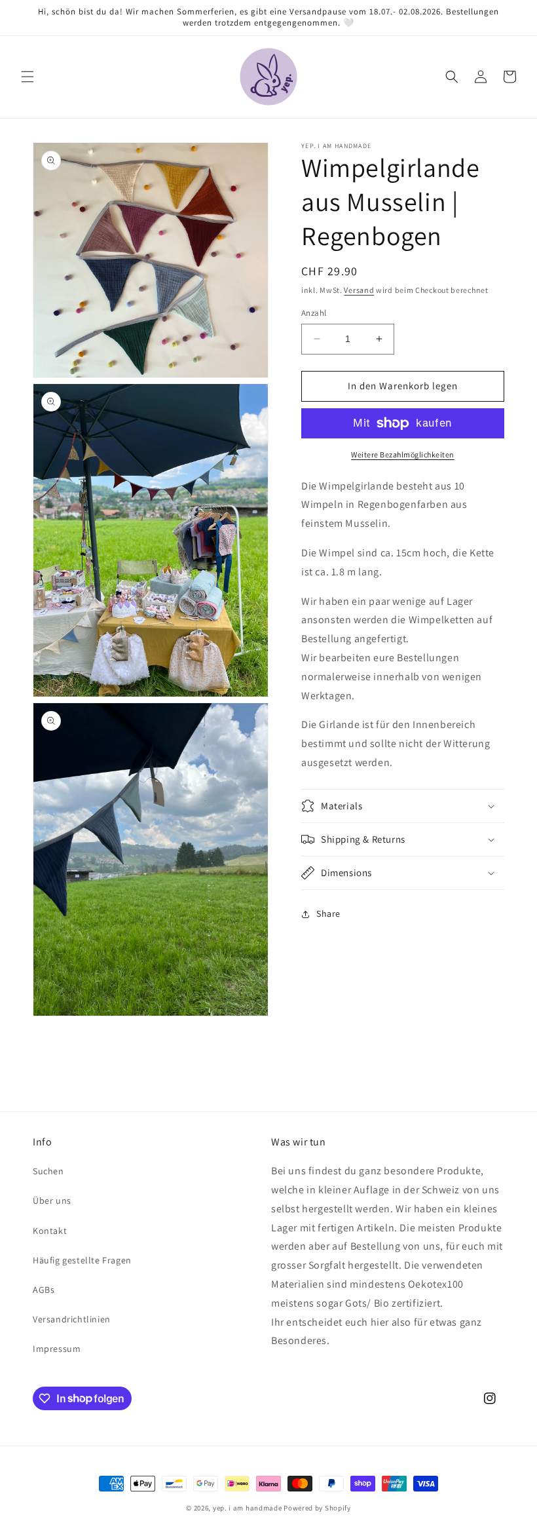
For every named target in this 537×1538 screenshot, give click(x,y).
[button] (27, 76)
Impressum (57, 1349)
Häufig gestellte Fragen (82, 1260)
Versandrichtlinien (72, 1319)
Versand (359, 290)
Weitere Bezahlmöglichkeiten (402, 454)
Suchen (48, 1171)
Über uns (52, 1200)
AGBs (43, 1290)
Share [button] (328, 913)
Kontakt (50, 1231)
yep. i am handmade (247, 1507)
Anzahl (313, 312)
